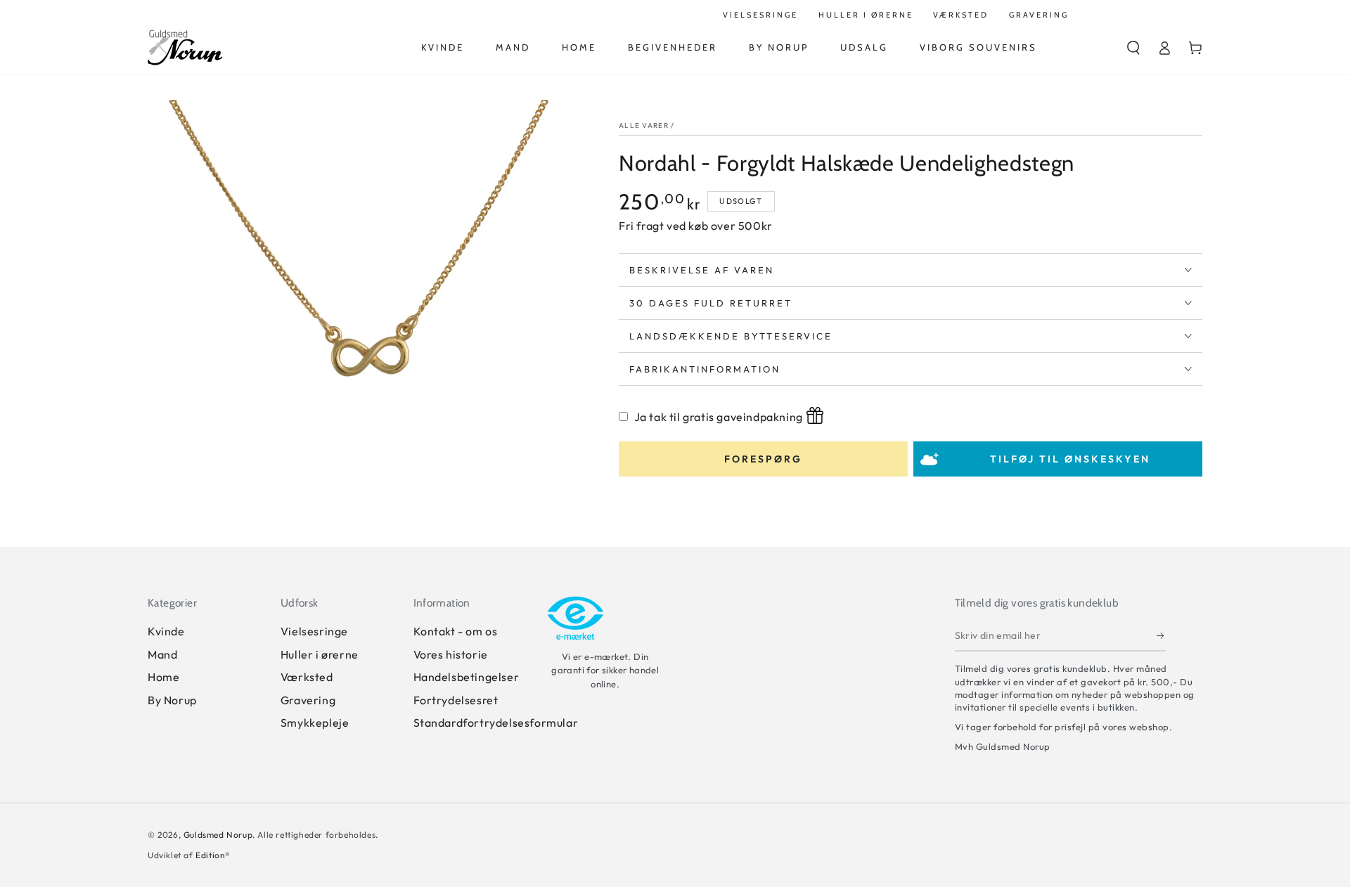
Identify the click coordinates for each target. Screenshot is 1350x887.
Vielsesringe (314, 631)
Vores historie (450, 654)
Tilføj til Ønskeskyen (1070, 459)
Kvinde (166, 631)
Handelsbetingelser (466, 677)
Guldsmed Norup (218, 834)
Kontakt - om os (455, 631)
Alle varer (644, 125)
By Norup (172, 700)
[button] (1133, 47)
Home (163, 677)
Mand (162, 654)
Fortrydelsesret (456, 700)
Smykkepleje (315, 723)
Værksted (307, 677)
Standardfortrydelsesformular (496, 723)
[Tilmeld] (1161, 635)
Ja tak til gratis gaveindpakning (718, 417)
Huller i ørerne (320, 654)
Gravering (308, 700)
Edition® (213, 855)
